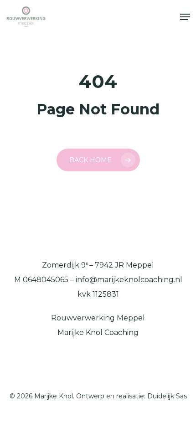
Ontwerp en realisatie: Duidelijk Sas (131, 396)
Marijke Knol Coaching (98, 332)
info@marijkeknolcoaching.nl (129, 279)
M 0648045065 (41, 279)
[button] (185, 16)
